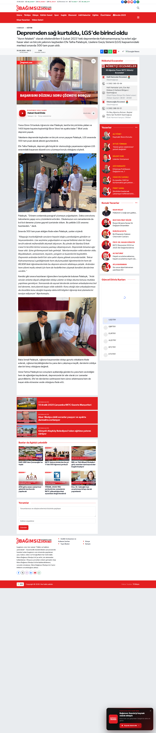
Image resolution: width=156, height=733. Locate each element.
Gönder (23, 528)
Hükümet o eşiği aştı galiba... (125, 213)
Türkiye (27, 15)
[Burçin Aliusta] (106, 234)
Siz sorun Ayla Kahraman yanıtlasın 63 (123, 269)
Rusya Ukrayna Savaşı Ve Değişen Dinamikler (123, 224)
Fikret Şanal (118, 188)
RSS (21, 584)
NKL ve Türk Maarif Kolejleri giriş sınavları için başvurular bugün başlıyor (83, 464)
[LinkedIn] (31, 573)
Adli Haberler (84, 15)
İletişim (87, 544)
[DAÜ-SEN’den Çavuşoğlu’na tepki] (31, 453)
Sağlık (63, 15)
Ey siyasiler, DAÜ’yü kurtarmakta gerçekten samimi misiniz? (123, 181)
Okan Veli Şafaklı (120, 177)
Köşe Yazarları (23, 20)
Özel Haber (105, 15)
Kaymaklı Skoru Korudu (122, 137)
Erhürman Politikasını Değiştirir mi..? (121, 170)
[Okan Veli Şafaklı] (106, 180)
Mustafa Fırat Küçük (122, 220)
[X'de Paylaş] (106, 51)
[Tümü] (136, 128)
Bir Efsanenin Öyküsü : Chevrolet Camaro (122, 235)
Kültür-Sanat (46, 15)
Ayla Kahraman (120, 264)
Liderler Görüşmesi (121, 159)
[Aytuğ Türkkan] (106, 147)
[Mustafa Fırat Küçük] (106, 223)
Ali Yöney (117, 134)
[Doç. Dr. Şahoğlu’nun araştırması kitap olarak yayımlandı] (83, 478)
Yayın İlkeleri (65, 544)
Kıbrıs (19, 15)
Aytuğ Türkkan (120, 144)
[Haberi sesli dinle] (22, 113)
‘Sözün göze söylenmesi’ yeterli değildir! (123, 148)
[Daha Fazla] (115, 51)
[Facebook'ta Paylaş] (101, 51)
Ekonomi (72, 15)
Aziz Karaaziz (119, 166)
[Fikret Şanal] (106, 191)
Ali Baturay (118, 253)
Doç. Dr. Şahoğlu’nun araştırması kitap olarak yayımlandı (81, 489)
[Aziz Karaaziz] (106, 169)
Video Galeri (37, 20)
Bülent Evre (118, 156)
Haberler (20, 28)
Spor (56, 15)
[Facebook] (18, 573)
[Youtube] (35, 573)
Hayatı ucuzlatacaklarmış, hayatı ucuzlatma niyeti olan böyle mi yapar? (124, 257)
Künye (87, 541)
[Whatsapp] (39, 573)
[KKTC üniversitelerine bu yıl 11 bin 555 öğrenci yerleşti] (57, 453)
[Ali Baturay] (106, 256)
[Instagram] (27, 573)
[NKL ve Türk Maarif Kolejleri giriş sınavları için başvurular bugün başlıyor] (83, 453)
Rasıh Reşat (118, 210)
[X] (23, 573)
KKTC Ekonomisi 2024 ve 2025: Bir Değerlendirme (123, 246)
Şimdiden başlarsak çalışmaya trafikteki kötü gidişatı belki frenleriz (123, 192)
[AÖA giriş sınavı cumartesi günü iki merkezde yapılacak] (31, 478)
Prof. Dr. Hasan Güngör (124, 242)
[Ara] (138, 8)
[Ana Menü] (138, 17)
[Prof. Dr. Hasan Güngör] (106, 245)
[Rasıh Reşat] (106, 211)
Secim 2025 (120, 15)
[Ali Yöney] (106, 136)
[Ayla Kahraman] (106, 267)
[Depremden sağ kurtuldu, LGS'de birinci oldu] (57, 80)
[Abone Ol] (132, 51)
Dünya (35, 15)
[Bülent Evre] (106, 158)
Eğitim (95, 15)
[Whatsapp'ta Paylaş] (110, 51)
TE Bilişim (136, 584)
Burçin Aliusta (119, 231)
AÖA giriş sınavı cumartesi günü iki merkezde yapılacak (30, 489)
